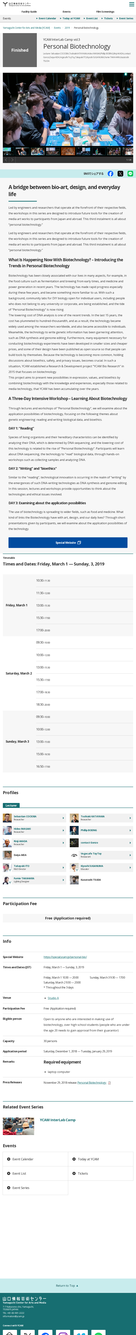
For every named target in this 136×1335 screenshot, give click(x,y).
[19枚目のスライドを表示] (38, 151)
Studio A (53, 998)
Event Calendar (47, 18)
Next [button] (12, 160)
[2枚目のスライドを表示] (83, 151)
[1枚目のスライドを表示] (68, 151)
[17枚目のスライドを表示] (7, 151)
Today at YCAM (71, 18)
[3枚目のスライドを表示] (99, 151)
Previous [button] (6, 160)
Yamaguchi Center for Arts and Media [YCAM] (26, 27)
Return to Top (65, 1286)
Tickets (108, 18)
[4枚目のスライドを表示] (114, 151)
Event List (92, 18)
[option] (68, 109)
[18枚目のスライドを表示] (22, 151)
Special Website (66, 543)
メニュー (132, 4)
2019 (67, 27)
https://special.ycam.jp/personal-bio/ (65, 957)
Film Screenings (105, 11)
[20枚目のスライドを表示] (53, 151)
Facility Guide (29, 11)
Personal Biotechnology (94, 1083)
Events (66, 11)
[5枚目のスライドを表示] (129, 151)
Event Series (126, 18)
